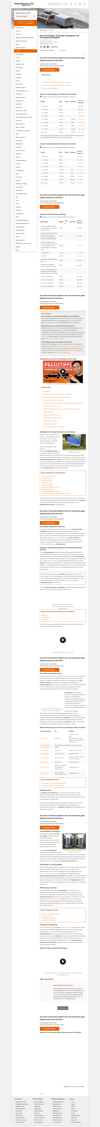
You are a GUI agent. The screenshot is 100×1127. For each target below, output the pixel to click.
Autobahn (18, 61)
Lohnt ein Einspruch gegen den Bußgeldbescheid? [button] (26, 22)
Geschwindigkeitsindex (21, 114)
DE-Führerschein (45, 887)
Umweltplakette (20, 213)
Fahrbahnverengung (21, 87)
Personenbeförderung (21, 160)
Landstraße (18, 154)
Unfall (17, 217)
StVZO (62, 831)
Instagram (84, 4)
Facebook (75, 4)
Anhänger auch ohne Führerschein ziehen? (54, 897)
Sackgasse (18, 180)
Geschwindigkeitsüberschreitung (24, 117)
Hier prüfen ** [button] (81, 112)
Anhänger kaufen (47, 478)
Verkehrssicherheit (20, 233)
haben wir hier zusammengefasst (55, 338)
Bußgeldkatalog (43, 30)
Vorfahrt (18, 237)
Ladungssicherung (20, 150)
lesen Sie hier (45, 336)
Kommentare (54, 47)
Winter (17, 250)
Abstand (18, 44)
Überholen (18, 207)
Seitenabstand (19, 187)
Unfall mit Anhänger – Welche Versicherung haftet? (56, 493)
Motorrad (18, 157)
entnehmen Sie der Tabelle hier (61, 352)
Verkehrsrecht (43, 544)
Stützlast (45, 733)
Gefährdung (71, 350)
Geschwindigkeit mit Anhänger (52, 415)
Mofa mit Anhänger (48, 489)
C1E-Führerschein (45, 871)
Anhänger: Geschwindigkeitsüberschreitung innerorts (57, 85)
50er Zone (18, 34)
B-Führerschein (44, 852)
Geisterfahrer (19, 104)
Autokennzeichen (20, 64)
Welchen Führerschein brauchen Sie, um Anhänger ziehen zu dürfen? (62, 409)
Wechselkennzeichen (55, 1012)
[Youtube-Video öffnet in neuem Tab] (63, 1074)
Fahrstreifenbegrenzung (22, 90)
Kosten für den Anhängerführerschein (53, 899)
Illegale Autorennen (20, 137)
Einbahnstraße (19, 84)
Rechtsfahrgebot (20, 170)
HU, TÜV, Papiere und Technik (23, 130)
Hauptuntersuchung (67, 1041)
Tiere (17, 200)
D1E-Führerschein (45, 881)
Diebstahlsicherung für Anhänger (52, 491)
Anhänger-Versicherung (49, 1032)
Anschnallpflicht (20, 54)
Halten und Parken (20, 127)
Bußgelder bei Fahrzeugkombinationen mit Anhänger (56, 397)
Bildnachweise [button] (63, 1122)
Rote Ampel (18, 177)
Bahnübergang (19, 67)
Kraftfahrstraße (19, 144)
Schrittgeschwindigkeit (21, 183)
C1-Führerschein (45, 867)
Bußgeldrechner (20, 27)
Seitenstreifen (19, 190)
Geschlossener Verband (21, 110)
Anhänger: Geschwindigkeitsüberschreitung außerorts (57, 82)
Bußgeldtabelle (73, 987)
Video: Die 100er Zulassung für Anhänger (53, 427)
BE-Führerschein (45, 864)
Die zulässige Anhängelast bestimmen (54, 400)
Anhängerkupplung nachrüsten (51, 487)
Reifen (17, 174)
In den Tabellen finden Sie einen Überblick (70, 346)
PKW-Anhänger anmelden (50, 421)
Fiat (73, 565)
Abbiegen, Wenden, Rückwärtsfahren (25, 37)
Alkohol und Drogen (21, 47)
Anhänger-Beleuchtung (49, 476)
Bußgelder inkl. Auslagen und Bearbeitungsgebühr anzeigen (58, 97)
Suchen (65, 4)
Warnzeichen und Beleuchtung (23, 243)
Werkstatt (18, 247)
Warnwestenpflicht (20, 240)
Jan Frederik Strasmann (47, 40)
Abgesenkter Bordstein (21, 41)
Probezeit (18, 167)
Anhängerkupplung (48, 485)
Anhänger (18, 51)
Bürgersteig (18, 77)
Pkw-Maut (18, 164)
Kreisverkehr (19, 147)
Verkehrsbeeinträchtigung (22, 220)
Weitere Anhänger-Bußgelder (50, 88)
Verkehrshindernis (20, 227)
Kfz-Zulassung (19, 140)
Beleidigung (19, 74)
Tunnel (17, 203)
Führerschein (19, 94)
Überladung (18, 210)
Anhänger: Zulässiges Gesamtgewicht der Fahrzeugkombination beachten (63, 403)
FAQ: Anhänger (46, 391)
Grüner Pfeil (19, 120)
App (71, 4)
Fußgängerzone (19, 100)
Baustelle (18, 71)
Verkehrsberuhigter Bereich (22, 223)
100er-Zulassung (47, 1029)
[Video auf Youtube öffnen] (63, 372)
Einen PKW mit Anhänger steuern (52, 406)
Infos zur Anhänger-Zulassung (51, 1027)
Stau (17, 197)
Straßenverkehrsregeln (21, 193)
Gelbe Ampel (19, 107)
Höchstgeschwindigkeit (48, 947)
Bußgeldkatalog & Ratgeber (47, 50)
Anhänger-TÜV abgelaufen (51, 424)
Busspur (18, 81)
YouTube (80, 4)
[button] (41, 47)
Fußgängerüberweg (20, 97)
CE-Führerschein (45, 875)
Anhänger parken (48, 412)
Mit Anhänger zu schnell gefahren (52, 418)
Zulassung (70, 320)
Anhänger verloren (48, 483)
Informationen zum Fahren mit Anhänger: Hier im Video (57, 394)
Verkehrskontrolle (20, 230)
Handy (17, 134)
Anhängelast (46, 731)
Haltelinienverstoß (20, 124)
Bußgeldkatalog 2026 (24, 4)
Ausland (18, 57)
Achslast (45, 729)
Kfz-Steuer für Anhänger (49, 1034)
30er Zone (18, 31)
